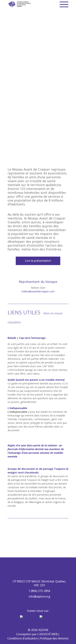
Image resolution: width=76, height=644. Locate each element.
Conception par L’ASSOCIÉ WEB (37, 634)
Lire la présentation (38, 261)
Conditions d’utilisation (22, 638)
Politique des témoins (54, 638)
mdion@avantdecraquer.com (38, 291)
